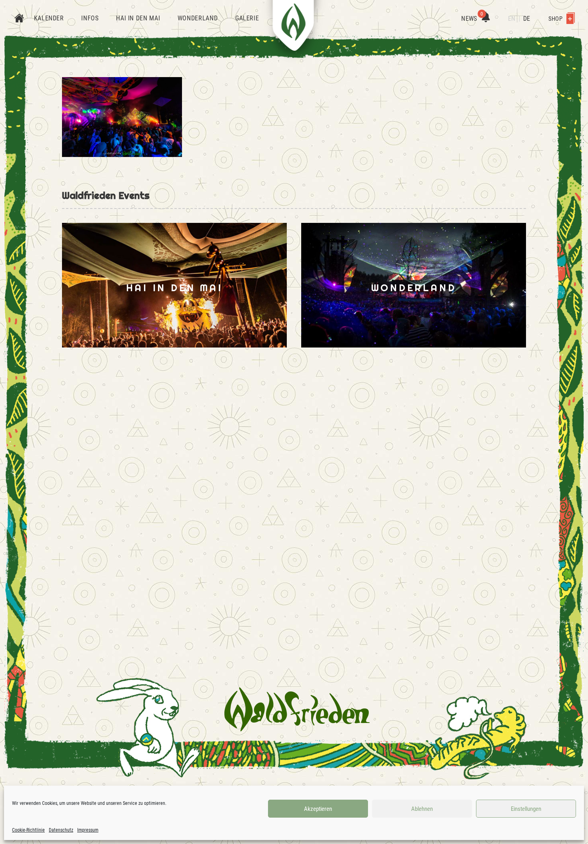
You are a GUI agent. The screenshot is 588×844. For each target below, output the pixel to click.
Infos (89, 18)
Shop (556, 18)
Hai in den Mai (138, 18)
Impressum (87, 830)
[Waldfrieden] (297, 709)
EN (511, 18)
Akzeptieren (318, 808)
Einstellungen (526, 808)
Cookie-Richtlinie (28, 830)
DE (526, 18)
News (472, 18)
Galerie (247, 18)
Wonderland (198, 18)
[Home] (19, 18)
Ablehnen (422, 808)
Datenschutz (61, 830)
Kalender (49, 18)
